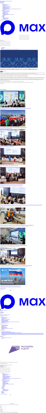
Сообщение (1, 409)
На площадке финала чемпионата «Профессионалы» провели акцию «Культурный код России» (13, 127)
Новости (2, 48)
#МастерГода (3, 109)
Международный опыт (5, 390)
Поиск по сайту (2, 366)
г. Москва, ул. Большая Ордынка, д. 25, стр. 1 (5, 314)
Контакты (3, 387)
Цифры (3, 17)
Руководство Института (5, 5)
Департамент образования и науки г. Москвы (6, 337)
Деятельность (3, 10)
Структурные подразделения (6, 11)
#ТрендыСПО (5, 247)
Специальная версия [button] (2, 315)
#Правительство (10, 128)
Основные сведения (5, 4)
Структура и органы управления (6, 374)
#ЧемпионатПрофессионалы (5, 128)
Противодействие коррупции (6, 7)
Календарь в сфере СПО (3, 392)
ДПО (2, 391)
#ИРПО (3, 247)
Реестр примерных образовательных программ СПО (8, 14)
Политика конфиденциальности (3, 363)
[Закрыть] (0, 46)
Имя (0, 405)
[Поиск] (24, 37)
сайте (32, 82)
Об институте (3, 373)
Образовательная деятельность (6, 8)
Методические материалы (5, 13)
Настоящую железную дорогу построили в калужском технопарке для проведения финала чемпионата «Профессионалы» (17, 225)
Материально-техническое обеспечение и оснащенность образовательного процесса (10, 321)
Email (0, 407)
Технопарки (4, 15)
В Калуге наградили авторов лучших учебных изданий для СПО (9, 165)
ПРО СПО (4, 16)
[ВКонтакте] (14, 39)
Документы (4, 375)
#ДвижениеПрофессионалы (3, 227)
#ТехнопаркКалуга (2, 207)
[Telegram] (5, 39)
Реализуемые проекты (5, 381)
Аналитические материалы (6, 389)
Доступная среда (4, 9)
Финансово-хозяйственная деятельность (7, 6)
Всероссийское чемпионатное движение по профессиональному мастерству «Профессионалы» (12, 332)
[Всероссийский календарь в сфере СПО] (34, 39)
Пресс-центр (3, 385)
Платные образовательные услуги (6, 379)
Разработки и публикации (5, 383)
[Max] (23, 34)
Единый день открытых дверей (6, 380)
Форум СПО (4, 384)
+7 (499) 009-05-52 (2, 312)
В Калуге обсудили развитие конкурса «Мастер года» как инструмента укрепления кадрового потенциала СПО (15, 108)
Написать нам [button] (6, 315)
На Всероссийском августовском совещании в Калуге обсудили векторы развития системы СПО (13, 245)
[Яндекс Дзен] (0, 309)
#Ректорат (1, 109)
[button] (7, 403)
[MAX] (2, 71)
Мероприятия (3, 326)
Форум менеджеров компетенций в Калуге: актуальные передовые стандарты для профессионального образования (16, 265)
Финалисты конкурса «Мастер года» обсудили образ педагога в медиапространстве (11, 184)
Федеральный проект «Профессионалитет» (6, 331)
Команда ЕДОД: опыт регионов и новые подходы (7, 146)
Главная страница (3, 47)
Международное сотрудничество (6, 376)
